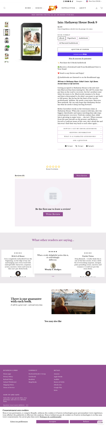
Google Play (58, 387)
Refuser (86, 422)
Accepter (52, 422)
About (82, 8)
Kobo (56, 390)
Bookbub (32, 379)
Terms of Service (9, 387)
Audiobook (83, 38)
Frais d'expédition (64, 29)
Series (39, 8)
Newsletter (69, 8)
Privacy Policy (8, 376)
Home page (7, 374)
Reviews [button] (19, 176)
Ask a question (80, 140)
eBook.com (58, 385)
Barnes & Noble (59, 382)
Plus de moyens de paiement (80, 59)
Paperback (71, 38)
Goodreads (32, 376)
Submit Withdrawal (9, 382)
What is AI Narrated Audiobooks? (80, 136)
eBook (61, 38)
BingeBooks (33, 382)
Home (28, 8)
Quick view (15, 348)
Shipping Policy (8, 385)
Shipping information (80, 132)
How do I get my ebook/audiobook (80, 128)
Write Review (81, 176)
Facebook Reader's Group (37, 374)
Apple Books (58, 376)
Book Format (64, 35)
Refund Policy (8, 379)
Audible (56, 379)
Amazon (56, 374)
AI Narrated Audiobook (68, 43)
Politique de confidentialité (50, 417)
